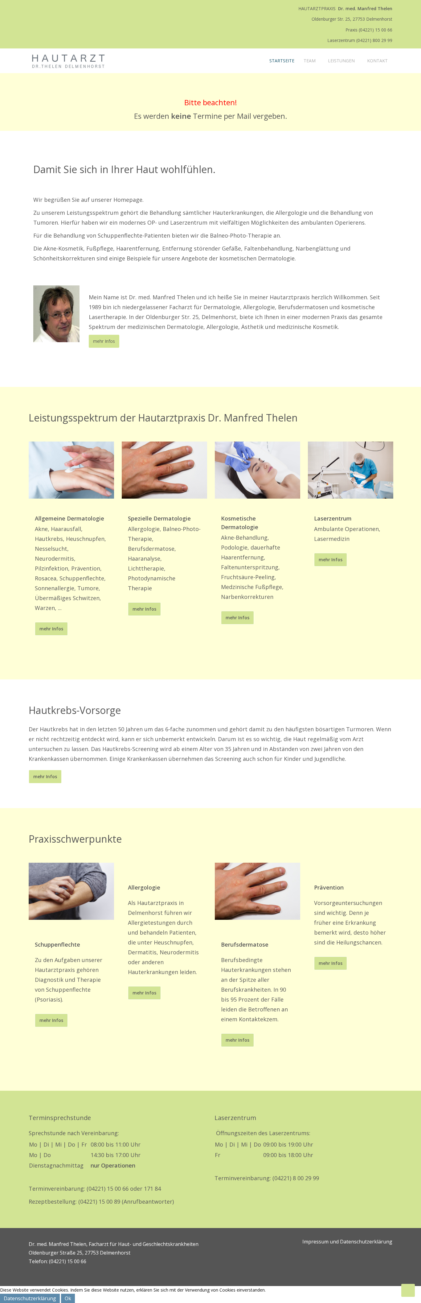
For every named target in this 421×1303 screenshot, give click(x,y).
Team (310, 61)
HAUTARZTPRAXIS (345, 8)
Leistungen (341, 61)
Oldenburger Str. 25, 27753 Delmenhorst (352, 19)
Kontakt (377, 61)
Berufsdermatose (244, 944)
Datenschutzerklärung (30, 1298)
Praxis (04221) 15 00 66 (368, 30)
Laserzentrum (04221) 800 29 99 (359, 40)
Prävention (329, 887)
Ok (68, 1298)
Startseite (281, 61)
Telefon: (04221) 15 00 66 (57, 1261)
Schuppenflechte (57, 944)
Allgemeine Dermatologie (69, 518)
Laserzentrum (333, 518)
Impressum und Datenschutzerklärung (347, 1241)
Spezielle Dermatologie (159, 518)
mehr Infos (104, 341)
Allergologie (144, 887)
